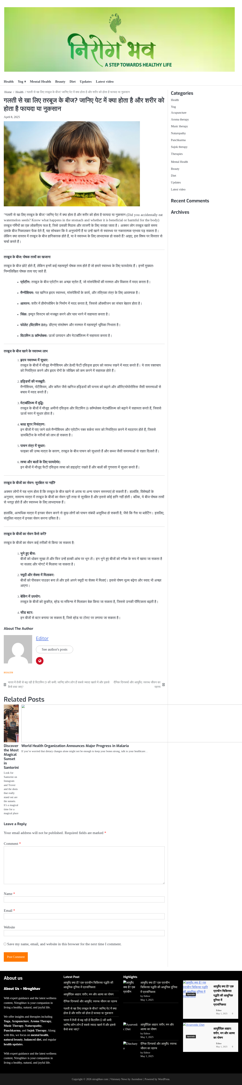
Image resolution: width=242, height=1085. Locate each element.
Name (9, 894)
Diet (73, 81)
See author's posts (54, 649)
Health (9, 81)
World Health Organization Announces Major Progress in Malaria (75, 745)
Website (9, 927)
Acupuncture (178, 112)
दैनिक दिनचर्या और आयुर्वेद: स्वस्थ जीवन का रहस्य (90, 1001)
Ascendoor (137, 1079)
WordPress (163, 1079)
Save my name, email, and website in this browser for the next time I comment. (64, 944)
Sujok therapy (179, 147)
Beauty (60, 81)
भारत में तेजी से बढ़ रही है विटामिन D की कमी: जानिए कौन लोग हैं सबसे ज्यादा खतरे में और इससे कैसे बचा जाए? (90, 1024)
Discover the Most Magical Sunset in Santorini (11, 756)
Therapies (177, 154)
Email (9, 911)
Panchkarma (178, 140)
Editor (42, 638)
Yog (20, 81)
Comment (12, 844)
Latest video (105, 81)
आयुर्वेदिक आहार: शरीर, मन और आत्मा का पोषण (89, 994)
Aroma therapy (180, 119)
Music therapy (179, 126)
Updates (86, 81)
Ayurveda (191, 994)
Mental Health (40, 81)
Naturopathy (178, 133)
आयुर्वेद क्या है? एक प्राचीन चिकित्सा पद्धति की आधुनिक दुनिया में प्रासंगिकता (158, 987)
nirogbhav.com (100, 1079)
